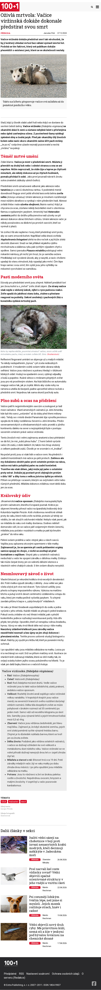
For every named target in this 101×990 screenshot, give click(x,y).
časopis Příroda (6, 809)
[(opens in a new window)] (94, 979)
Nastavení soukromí (37, 973)
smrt (23, 801)
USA (3, 801)
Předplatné (10, 973)
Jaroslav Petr (49, 33)
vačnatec (13, 801)
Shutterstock (5, 816)
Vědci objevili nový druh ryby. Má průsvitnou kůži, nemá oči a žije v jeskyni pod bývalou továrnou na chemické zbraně (47, 931)
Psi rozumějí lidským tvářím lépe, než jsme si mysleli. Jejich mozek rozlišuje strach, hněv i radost (45, 903)
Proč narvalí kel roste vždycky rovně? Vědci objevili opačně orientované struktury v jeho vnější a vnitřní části (47, 876)
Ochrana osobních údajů (65, 973)
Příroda (34, 860)
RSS (21, 973)
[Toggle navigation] (97, 7)
